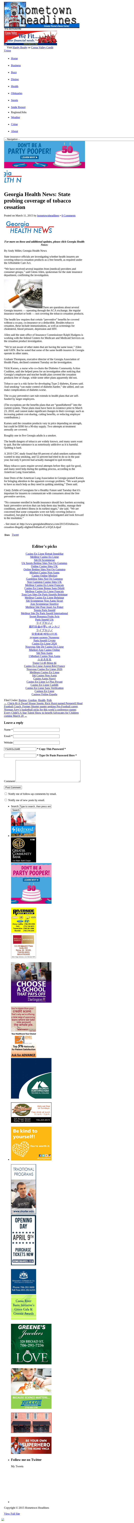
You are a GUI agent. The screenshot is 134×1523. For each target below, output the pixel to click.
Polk (49, 700)
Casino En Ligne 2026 (44, 643)
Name (8, 729)
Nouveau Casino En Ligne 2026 (44, 669)
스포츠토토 (44, 659)
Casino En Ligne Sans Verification (44, 688)
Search (14, 806)
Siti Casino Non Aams (44, 675)
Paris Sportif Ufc (44, 619)
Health (14, 86)
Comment (9, 781)
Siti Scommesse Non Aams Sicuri (44, 600)
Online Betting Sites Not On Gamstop (44, 569)
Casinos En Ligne (44, 691)
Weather (15, 117)
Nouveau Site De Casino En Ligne (44, 646)
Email (8, 736)
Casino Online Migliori (44, 575)
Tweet (15, 534)
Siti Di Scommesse (44, 560)
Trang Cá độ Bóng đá (44, 662)
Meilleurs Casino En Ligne (44, 672)
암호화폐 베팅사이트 (44, 633)
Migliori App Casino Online (44, 649)
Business (16, 65)
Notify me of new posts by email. (26, 800)
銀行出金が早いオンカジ (44, 626)
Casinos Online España (44, 694)
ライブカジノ (44, 622)
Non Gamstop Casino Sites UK (44, 581)
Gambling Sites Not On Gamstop (44, 578)
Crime (14, 124)
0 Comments (69, 215)
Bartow (23, 700)
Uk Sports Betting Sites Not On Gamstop (44, 563)
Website (8, 742)
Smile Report (18, 107)
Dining (15, 79)
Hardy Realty (20, 47)
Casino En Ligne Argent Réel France (44, 666)
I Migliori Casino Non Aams (44, 656)
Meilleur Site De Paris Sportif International (44, 613)
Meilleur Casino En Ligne (44, 556)
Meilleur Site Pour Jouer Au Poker (44, 607)
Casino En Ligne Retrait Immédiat (44, 553)
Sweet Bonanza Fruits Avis (44, 616)
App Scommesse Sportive (44, 603)
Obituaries (16, 93)
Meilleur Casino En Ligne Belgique (44, 597)
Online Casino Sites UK (44, 566)
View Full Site (12, 1513)
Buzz (14, 72)
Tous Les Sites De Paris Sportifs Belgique (44, 594)
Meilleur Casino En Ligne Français (44, 585)
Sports (14, 100)
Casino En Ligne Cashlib (44, 684)
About (14, 131)
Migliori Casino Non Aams (44, 572)
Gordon (32, 700)
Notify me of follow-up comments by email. (32, 793)
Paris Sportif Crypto (44, 640)
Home (14, 58)
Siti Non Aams (44, 653)
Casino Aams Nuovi (44, 678)
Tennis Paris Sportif (44, 610)
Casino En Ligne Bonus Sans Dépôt (44, 588)
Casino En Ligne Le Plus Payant (44, 681)
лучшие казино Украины (44, 637)
